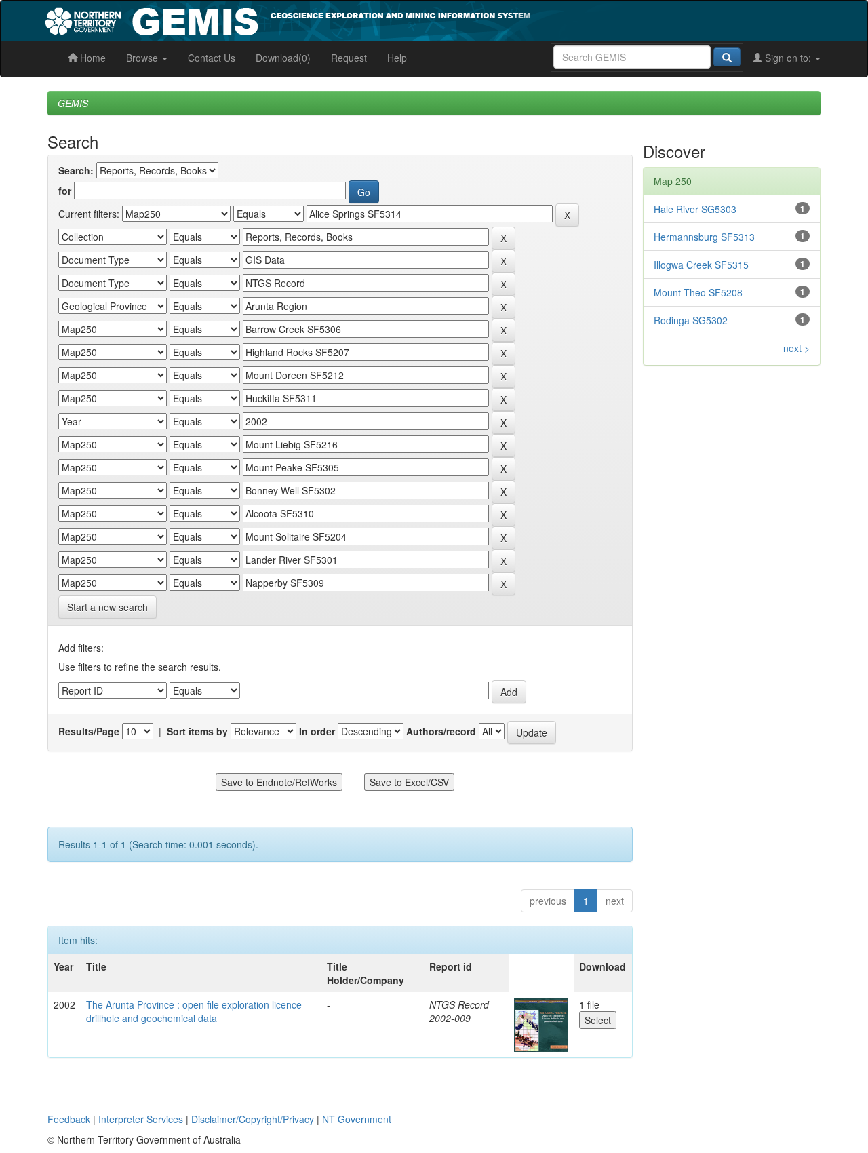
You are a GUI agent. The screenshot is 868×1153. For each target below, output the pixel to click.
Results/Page (88, 731)
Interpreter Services (140, 1119)
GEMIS (73, 103)
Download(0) (283, 57)
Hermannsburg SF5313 (704, 236)
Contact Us (211, 57)
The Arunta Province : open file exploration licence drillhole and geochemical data (194, 1011)
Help (397, 57)
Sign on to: (788, 57)
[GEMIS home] (389, 19)
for (64, 190)
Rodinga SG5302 (691, 320)
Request (349, 57)
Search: (76, 170)
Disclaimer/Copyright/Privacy (252, 1119)
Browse (143, 57)
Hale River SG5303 (695, 209)
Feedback (68, 1119)
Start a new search (107, 607)
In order (317, 731)
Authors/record (441, 731)
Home (91, 57)
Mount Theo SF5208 (698, 292)
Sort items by (197, 731)
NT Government (356, 1119)
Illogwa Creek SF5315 (701, 264)
